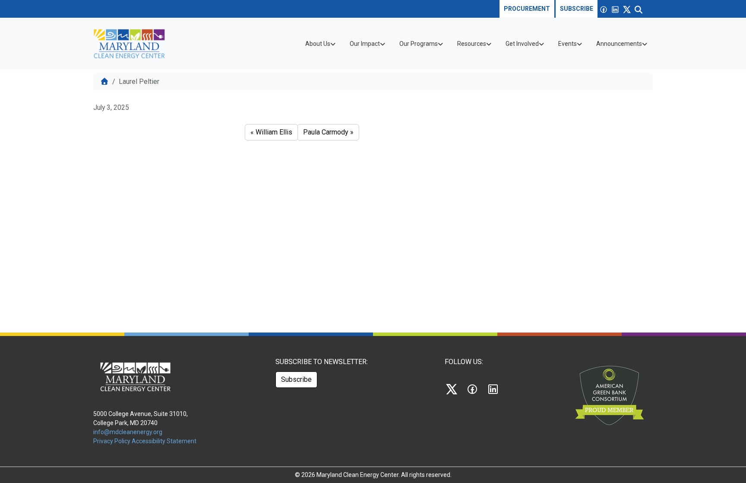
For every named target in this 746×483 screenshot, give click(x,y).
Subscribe (576, 8)
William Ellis (274, 132)
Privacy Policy (112, 441)
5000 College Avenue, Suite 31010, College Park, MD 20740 (140, 418)
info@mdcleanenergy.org (127, 432)
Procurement (527, 8)
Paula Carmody (325, 132)
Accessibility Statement (164, 441)
